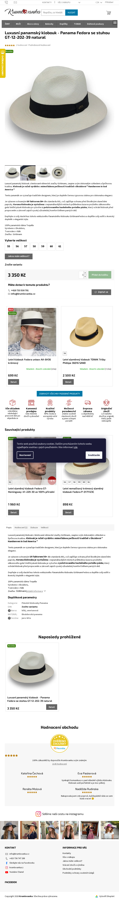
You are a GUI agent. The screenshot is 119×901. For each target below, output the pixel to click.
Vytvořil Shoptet (106, 896)
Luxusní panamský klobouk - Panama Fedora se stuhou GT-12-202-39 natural (29, 699)
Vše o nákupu (64, 2)
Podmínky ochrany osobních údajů (78, 873)
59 (79, 482)
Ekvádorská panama (32, 614)
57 (69, 482)
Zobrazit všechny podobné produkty (59, 393)
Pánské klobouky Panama (35, 603)
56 (65, 353)
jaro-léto (26, 618)
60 (84, 482)
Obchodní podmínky (72, 869)
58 (74, 482)
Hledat (71, 12)
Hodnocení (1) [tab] (21, 527)
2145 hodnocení (59, 764)
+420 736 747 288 (17, 858)
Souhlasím (94, 455)
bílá (24, 610)
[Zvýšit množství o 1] (85, 273)
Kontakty (47, 2)
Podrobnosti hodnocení (39, 45)
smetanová (32, 610)
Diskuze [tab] (34, 527)
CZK (98, 2)
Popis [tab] (9, 527)
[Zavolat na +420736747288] (9, 2)
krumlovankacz (16, 867)
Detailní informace (34, 591)
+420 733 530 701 (20, 290)
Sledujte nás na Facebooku (21, 862)
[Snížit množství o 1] (85, 276)
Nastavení (25, 455)
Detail (14, 382)
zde (75, 447)
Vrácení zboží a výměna (73, 865)
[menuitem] (7, 24)
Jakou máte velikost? (72, 861)
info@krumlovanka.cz (23, 294)
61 (10, 482)
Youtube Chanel (16, 872)
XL (17, 353)
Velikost (44, 527)
